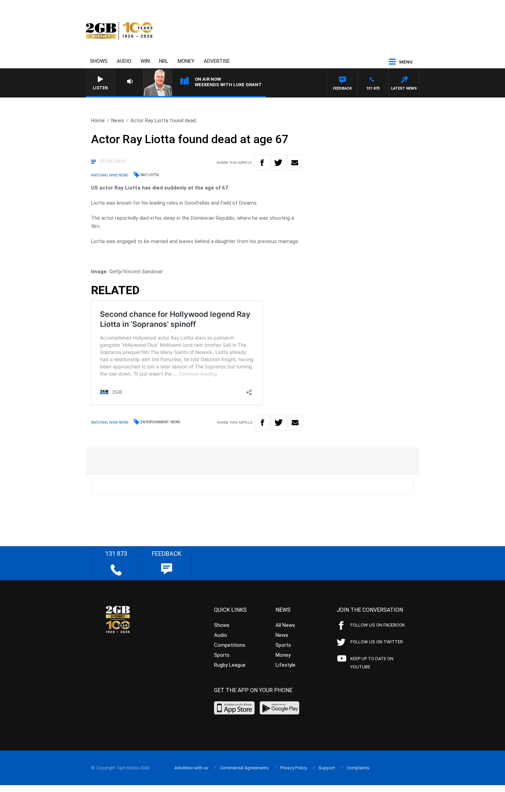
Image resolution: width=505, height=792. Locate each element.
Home (98, 120)
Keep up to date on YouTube (371, 662)
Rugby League (230, 665)
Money (186, 61)
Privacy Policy (293, 767)
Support (326, 767)
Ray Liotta (150, 175)
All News (285, 625)
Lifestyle (285, 665)
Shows (99, 61)
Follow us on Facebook (377, 625)
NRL (163, 61)
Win (145, 61)
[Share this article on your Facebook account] (262, 162)
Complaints (358, 767)
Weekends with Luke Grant (228, 84)
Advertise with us (191, 767)
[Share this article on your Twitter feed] (278, 162)
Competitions (229, 645)
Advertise (217, 61)
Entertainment (155, 422)
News (117, 120)
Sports (221, 655)
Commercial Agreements (244, 767)
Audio (124, 61)
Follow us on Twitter (376, 641)
